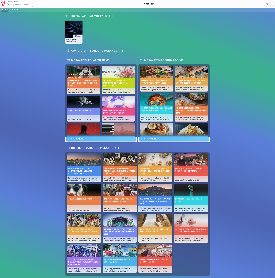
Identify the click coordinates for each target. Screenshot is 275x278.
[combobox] (20, 5)
